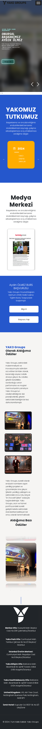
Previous (4, 159)
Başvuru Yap (24, 319)
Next (38, 159)
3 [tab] (17, 590)
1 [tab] (10, 590)
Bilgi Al (8, 61)
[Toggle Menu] (38, 3)
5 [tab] (24, 590)
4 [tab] (21, 590)
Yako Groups (33, 722)
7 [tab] (31, 590)
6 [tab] (28, 590)
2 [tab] (14, 590)
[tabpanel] (21, 562)
